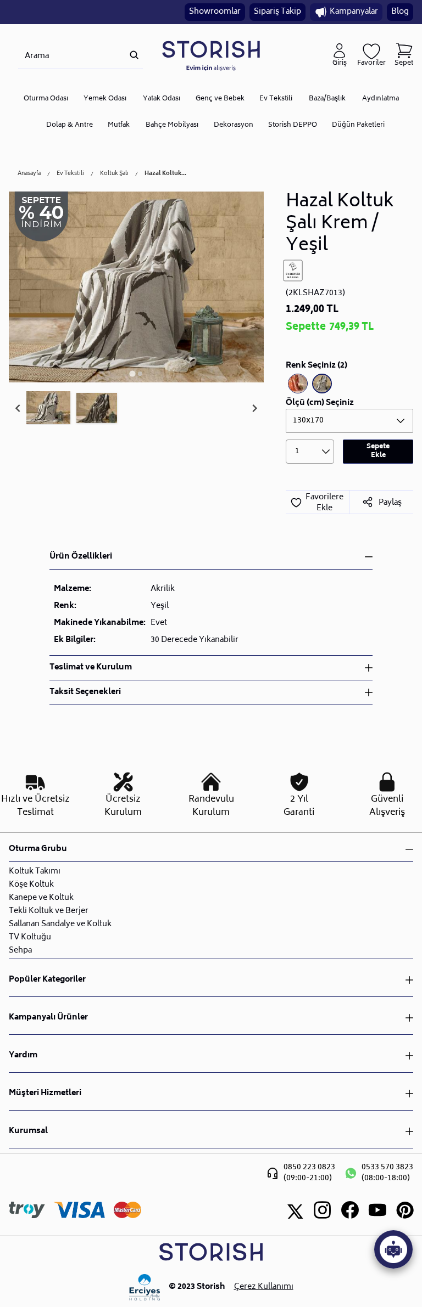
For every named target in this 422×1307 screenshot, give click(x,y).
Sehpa (20, 950)
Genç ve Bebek (220, 99)
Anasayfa (29, 174)
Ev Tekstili (275, 99)
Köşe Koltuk (31, 885)
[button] (48, 408)
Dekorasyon (233, 125)
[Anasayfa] (211, 55)
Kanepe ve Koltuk (41, 898)
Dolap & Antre (69, 125)
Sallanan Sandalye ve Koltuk (60, 924)
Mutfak (119, 125)
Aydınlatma (380, 99)
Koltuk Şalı (114, 174)
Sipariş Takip (277, 12)
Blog (400, 12)
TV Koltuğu (30, 937)
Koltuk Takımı (34, 871)
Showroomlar (215, 12)
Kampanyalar (354, 12)
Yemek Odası (105, 99)
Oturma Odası (46, 99)
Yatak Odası (161, 99)
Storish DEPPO (292, 125)
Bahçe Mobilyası (172, 125)
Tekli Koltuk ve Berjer (48, 911)
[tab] (132, 373)
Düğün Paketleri (358, 125)
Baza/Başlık (327, 99)
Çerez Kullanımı (263, 1287)
